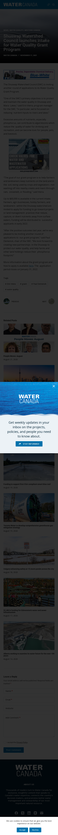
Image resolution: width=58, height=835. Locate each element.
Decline (35, 830)
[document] (29, 417)
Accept (22, 830)
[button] (53, 386)
